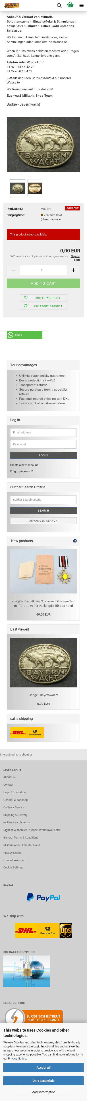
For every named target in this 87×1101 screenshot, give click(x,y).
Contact (8, 784)
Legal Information (14, 792)
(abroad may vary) (51, 219)
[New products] (75, 541)
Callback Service (13, 807)
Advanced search (43, 520)
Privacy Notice (17, 1058)
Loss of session (13, 860)
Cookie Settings (13, 867)
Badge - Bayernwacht (43, 695)
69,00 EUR (43, 614)
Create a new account (24, 465)
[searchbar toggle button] (59, 5)
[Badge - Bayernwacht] (43, 144)
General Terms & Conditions (20, 837)
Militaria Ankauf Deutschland (21, 845)
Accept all (44, 1067)
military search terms (16, 822)
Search (43, 510)
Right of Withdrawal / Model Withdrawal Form (31, 830)
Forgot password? (21, 471)
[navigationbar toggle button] (81, 5)
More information (43, 1092)
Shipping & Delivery (15, 815)
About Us (9, 777)
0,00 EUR (43, 704)
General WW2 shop (15, 799)
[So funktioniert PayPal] (43, 897)
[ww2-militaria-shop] (10, 5)
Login (43, 455)
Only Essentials (43, 1080)
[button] (13, 270)
